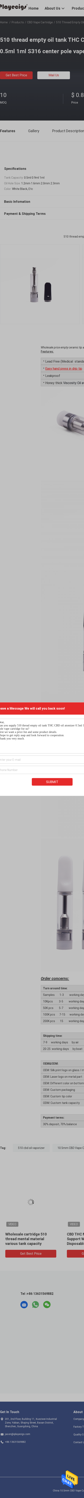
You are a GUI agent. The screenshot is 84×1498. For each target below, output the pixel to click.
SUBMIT (52, 782)
